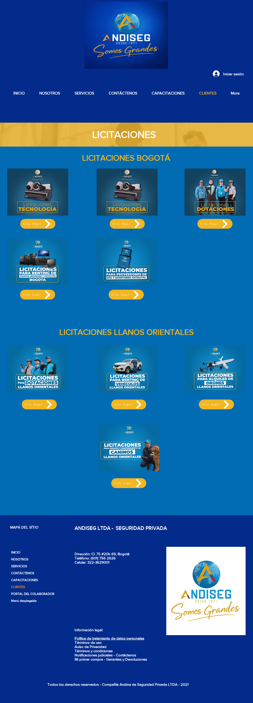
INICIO (15, 552)
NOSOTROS (19, 559)
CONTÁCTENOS (22, 573)
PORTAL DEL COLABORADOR (32, 594)
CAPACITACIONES (24, 580)
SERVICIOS (19, 566)
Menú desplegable (24, 601)
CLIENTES (18, 587)
